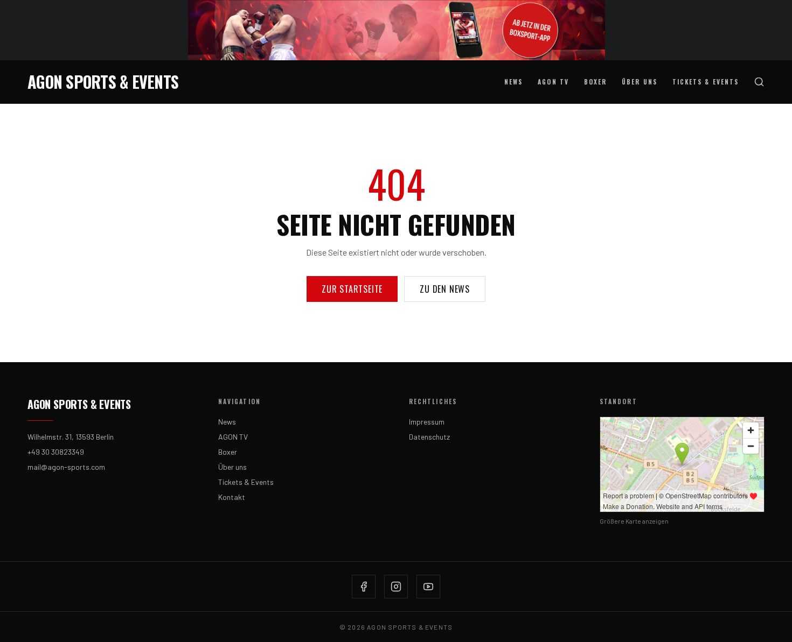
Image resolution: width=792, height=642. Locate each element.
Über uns (639, 81)
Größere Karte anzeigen (634, 521)
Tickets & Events (705, 81)
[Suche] (759, 81)
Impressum (426, 421)
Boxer (595, 81)
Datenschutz (429, 436)
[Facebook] (364, 586)
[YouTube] (428, 586)
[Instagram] (396, 586)
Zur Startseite (352, 289)
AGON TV (553, 81)
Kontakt (231, 497)
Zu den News (445, 289)
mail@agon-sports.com (66, 466)
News (513, 81)
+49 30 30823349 (55, 451)
